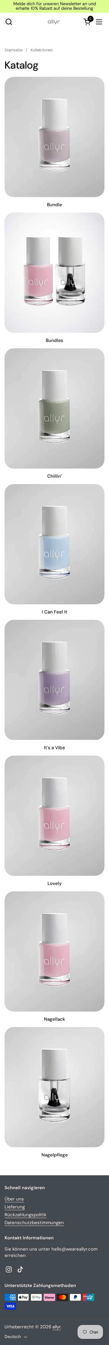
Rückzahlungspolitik (26, 1215)
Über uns (14, 1199)
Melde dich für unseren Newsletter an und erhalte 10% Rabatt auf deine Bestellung (54, 6)
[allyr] (54, 22)
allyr (56, 1327)
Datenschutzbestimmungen (34, 1223)
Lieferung (15, 1207)
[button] (8, 22)
